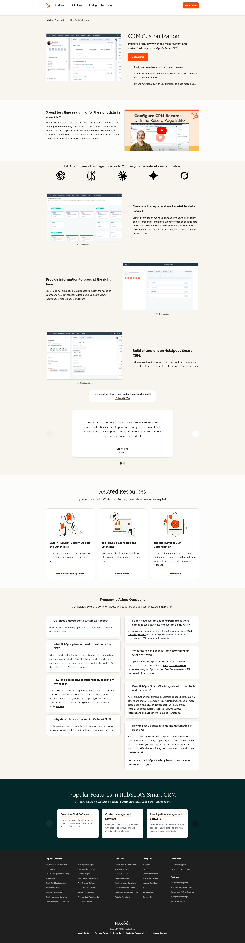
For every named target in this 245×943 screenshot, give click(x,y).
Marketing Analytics (86, 892)
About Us (146, 865)
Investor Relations (150, 883)
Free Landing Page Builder (88, 897)
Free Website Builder (86, 869)
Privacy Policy (101, 933)
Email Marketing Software (56, 897)
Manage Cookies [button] (159, 933)
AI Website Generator (55, 892)
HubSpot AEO (51, 869)
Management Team (150, 874)
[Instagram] (106, 915)
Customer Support (178, 865)
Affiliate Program (178, 901)
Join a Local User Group (180, 869)
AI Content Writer (53, 888)
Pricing (93, 5)
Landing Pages (84, 874)
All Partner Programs (179, 883)
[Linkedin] (131, 915)
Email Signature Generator (125, 883)
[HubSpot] (48, 5)
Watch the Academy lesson (70, 573)
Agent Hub (50, 878)
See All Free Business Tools (126, 865)
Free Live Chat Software (75, 814)
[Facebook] (98, 915)
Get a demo (192, 5)
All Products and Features (56, 865)
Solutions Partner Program (181, 887)
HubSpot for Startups (179, 897)
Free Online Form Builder (88, 878)
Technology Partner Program (182, 892)
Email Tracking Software (56, 883)
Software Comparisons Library (127, 892)
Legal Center (84, 933)
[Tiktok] (147, 915)
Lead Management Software (57, 902)
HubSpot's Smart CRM (122, 802)
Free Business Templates (125, 888)
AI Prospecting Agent (86, 865)
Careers (146, 869)
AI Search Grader (121, 869)
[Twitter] (122, 915)
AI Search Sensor (121, 874)
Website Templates (122, 897)
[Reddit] (139, 915)
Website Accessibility (136, 933)
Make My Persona (122, 878)
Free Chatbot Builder (86, 883)
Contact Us (147, 897)
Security (117, 933)
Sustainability (148, 892)
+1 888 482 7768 (122, 398)
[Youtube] (114, 915)
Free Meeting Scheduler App (57, 874)
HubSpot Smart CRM (56, 20)
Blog (145, 888)
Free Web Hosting (85, 902)
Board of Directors (150, 878)
